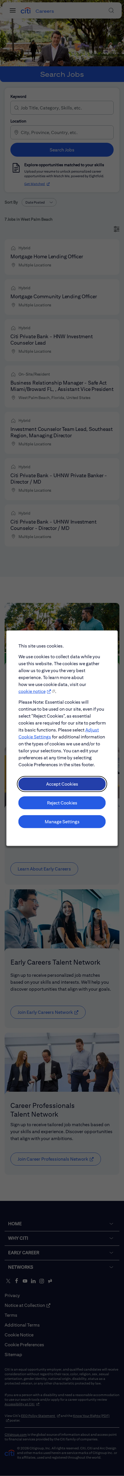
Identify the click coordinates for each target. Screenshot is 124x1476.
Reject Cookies (62, 802)
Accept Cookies (62, 784)
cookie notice (32, 691)
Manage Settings (62, 821)
